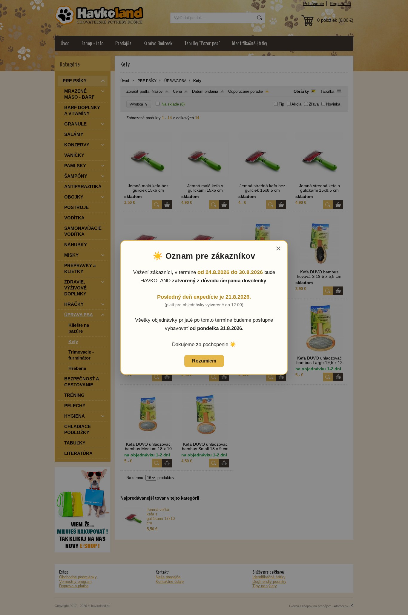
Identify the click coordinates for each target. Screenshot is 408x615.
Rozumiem (204, 360)
